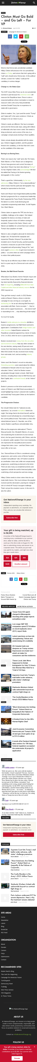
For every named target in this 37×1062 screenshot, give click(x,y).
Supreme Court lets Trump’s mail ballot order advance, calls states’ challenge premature (23, 851)
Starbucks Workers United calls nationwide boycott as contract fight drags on (23, 689)
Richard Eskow (7, 28)
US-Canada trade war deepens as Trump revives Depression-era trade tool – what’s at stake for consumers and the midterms (24, 651)
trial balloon (21, 410)
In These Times (6, 996)
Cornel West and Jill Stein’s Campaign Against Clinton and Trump (27, 597)
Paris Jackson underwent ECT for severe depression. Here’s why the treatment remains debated (23, 897)
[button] (34, 3)
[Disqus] (18, 789)
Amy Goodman (15, 870)
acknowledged (25, 169)
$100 (7, 564)
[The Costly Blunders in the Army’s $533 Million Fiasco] (6, 699)
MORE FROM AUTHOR (25, 606)
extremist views (25, 95)
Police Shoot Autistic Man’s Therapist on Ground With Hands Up (8, 597)
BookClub (4, 929)
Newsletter (4, 920)
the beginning (9, 285)
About (3, 944)
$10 (7, 558)
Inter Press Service (7, 990)
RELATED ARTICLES (8, 606)
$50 (24, 558)
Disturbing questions (8, 365)
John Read (14, 902)
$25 (15, 558)
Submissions (5, 956)
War (3, 642)
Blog (2, 926)
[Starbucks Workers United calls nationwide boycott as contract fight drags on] (6, 689)
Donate (3, 947)
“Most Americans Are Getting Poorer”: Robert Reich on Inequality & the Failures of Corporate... (22, 864)
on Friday (9, 73)
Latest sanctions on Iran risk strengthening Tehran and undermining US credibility (23, 638)
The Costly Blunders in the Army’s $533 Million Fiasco (22, 875)
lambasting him (6, 303)
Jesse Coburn (14, 878)
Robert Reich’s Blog (7, 971)
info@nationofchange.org (22, 1034)
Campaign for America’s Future (11, 977)
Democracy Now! (7, 984)
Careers (3, 950)
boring (32, 167)
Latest (3, 923)
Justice (3, 617)
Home (3, 917)
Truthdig (4, 987)
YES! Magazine (6, 993)
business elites (14, 250)
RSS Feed (4, 933)
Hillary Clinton (21, 573)
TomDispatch (5, 980)
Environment (5, 747)
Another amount (20, 564)
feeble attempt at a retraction (17, 322)
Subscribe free (12, 518)
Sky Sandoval (15, 891)
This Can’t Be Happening (9, 974)
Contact (3, 960)
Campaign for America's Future (18, 32)
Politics (3, 13)
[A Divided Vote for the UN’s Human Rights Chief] (6, 721)
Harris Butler (15, 856)
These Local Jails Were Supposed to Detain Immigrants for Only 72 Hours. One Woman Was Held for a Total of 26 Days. (24, 665)
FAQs (3, 953)
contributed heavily (19, 378)
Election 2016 (10, 573)
